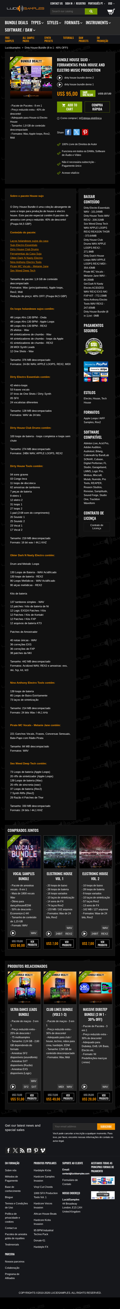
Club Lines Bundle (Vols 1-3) (59, 1012)
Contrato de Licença (96, 527)
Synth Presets (48, 39)
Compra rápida (97, 106)
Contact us (56, 3)
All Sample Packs (28, 39)
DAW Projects (83, 39)
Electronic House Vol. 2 (95, 876)
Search (91, 11)
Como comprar (68, 118)
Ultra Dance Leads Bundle (23, 1012)
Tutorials (68, 38)
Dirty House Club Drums (24, 249)
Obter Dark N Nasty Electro (26, 257)
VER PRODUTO (32, 943)
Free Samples (9, 39)
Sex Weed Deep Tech (22, 270)
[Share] (68, 132)
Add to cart (67, 106)
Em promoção (102, 39)
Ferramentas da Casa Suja (25, 253)
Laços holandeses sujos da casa (29, 240)
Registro (81, 3)
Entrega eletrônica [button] (90, 118)
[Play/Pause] (13, 933)
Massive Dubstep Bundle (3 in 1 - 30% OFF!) (95, 1014)
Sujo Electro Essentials (23, 245)
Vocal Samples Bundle (24, 876)
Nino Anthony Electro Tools (26, 262)
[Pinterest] (85, 132)
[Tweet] (76, 132)
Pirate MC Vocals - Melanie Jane (29, 266)
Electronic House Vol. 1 (59, 876)
